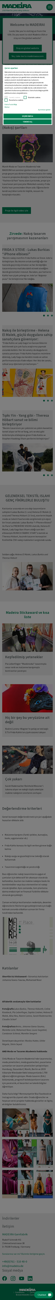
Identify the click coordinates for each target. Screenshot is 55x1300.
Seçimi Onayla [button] (27, 116)
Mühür (7, 107)
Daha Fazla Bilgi (11, 104)
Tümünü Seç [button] (27, 122)
